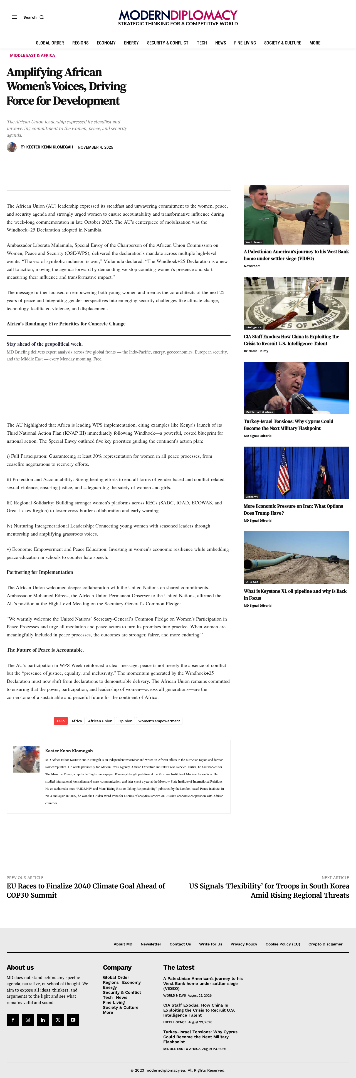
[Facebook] (12, 163)
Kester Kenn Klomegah (49, 147)
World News (254, 242)
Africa (76, 720)
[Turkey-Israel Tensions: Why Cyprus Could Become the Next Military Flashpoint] (296, 388)
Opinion (125, 720)
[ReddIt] (63, 163)
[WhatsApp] (37, 163)
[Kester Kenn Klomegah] (12, 147)
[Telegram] (76, 163)
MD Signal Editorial (258, 436)
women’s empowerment (159, 720)
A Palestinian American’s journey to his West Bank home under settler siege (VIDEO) (296, 255)
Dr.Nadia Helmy (256, 351)
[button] (34, 17)
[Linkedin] (50, 163)
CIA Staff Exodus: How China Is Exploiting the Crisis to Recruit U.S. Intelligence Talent (291, 340)
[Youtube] (73, 1020)
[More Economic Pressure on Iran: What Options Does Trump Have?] (296, 473)
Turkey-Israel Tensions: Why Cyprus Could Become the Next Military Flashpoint (288, 425)
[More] (89, 163)
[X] (25, 163)
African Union (100, 720)
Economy (252, 497)
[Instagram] (28, 1020)
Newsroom (252, 266)
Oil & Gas (252, 582)
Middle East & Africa (32, 55)
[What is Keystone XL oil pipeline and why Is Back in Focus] (296, 557)
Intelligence (253, 327)
